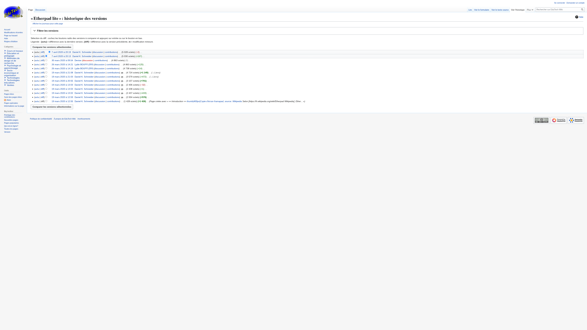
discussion (98, 52)
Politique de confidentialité (41, 119)
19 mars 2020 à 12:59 (62, 97)
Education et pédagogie (11, 54)
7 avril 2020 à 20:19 (61, 52)
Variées (10, 85)
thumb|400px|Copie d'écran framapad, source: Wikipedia (214, 101)
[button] (307, 31)
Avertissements (84, 119)
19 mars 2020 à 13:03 (62, 85)
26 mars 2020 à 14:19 (62, 68)
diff (42, 52)
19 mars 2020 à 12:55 (62, 101)
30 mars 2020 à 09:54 (62, 60)
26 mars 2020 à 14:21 (62, 64)
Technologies (13, 78)
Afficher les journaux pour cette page (48, 24)
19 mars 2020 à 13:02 (62, 93)
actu (37, 56)
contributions (111, 52)
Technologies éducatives (12, 81)
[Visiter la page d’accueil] (13, 12)
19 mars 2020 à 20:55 (62, 81)
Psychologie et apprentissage (12, 66)
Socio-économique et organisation (11, 73)
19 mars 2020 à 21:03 (62, 76)
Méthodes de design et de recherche (12, 60)
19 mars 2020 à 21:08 (62, 72)
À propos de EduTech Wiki (65, 119)
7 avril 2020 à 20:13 (61, 56)
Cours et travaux (15, 51)
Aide (581, 17)
